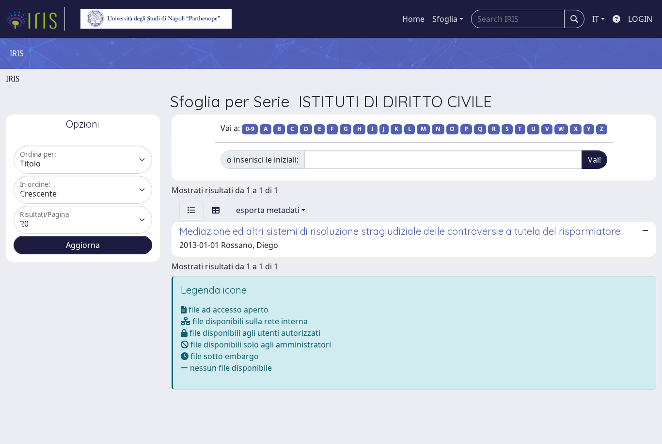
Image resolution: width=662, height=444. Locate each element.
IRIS (13, 78)
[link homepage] (35, 19)
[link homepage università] (156, 19)
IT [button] (595, 19)
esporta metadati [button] (267, 210)
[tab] (191, 210)
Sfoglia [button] (444, 19)
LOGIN (640, 19)
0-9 (250, 129)
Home (413, 19)
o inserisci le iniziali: (263, 159)
